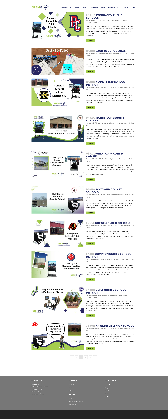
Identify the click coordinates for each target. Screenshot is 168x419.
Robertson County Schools (105, 119)
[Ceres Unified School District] (57, 300)
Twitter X (106, 391)
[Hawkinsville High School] (57, 336)
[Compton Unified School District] (57, 264)
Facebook (107, 385)
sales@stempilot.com (38, 394)
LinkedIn (106, 394)
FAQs (70, 391)
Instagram (107, 388)
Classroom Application (76, 402)
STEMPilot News (105, 20)
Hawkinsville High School (115, 326)
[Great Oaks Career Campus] (57, 164)
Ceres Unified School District (106, 291)
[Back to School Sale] (57, 61)
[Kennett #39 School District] (57, 92)
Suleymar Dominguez (120, 20)
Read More (90, 40)
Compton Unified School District (108, 255)
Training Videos (73, 405)
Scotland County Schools (104, 191)
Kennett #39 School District (105, 83)
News (70, 388)
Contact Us (72, 385)
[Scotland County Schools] (57, 200)
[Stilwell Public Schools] (57, 233)
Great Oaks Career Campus (105, 155)
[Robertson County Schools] (57, 128)
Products (71, 399)
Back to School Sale (111, 51)
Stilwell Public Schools (112, 223)
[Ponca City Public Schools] (57, 25)
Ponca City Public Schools (104, 16)
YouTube (106, 397)
